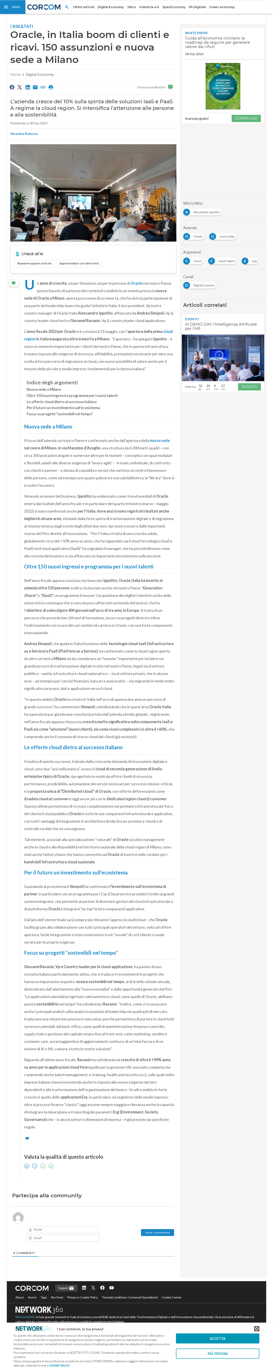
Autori (32, 1297)
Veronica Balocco (24, 133)
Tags (44, 1297)
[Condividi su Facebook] (12, 87)
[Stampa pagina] (50, 87)
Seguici (64, 1288)
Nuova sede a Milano (43, 389)
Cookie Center (172, 1297)
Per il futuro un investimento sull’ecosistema (63, 407)
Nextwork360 (25, 1317)
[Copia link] (43, 87)
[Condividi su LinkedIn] (27, 87)
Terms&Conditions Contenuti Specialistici (130, 1297)
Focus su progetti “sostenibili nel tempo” (59, 413)
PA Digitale (197, 7)
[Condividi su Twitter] (19, 87)
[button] (13, 7)
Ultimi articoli (83, 7)
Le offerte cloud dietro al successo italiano (61, 401)
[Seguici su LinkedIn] (84, 1288)
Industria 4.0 (149, 7)
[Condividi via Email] (35, 87)
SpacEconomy (174, 7)
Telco (131, 7)
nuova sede (160, 440)
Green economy (222, 7)
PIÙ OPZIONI (218, 1353)
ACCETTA (217, 1338)
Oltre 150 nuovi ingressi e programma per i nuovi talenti (72, 395)
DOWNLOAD (246, 118)
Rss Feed (57, 1297)
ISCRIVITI (249, 387)
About (19, 1297)
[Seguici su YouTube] (111, 1288)
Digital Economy (111, 7)
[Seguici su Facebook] (102, 1288)
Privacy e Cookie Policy (82, 1297)
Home (15, 75)
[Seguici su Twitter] (93, 1288)
